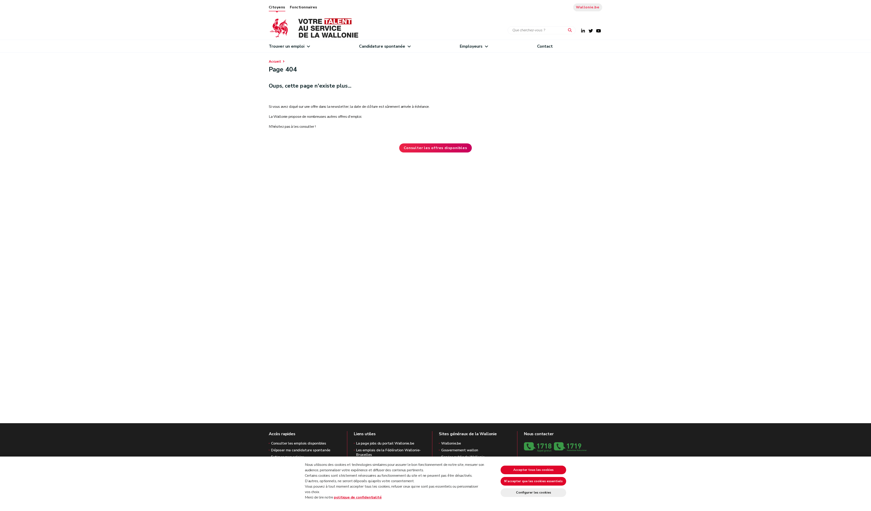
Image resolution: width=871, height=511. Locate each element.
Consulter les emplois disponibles (298, 443)
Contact (545, 46)
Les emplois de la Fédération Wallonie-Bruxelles (388, 452)
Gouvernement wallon (459, 450)
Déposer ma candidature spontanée (300, 450)
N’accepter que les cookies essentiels (533, 481)
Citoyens (277, 7)
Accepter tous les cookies (533, 470)
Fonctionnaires (303, 7)
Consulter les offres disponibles (435, 147)
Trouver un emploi (287, 46)
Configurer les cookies (533, 492)
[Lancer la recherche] (571, 30)
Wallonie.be (587, 7)
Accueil (275, 61)
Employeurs (471, 46)
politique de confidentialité (358, 497)
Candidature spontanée (382, 46)
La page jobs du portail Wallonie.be (385, 443)
